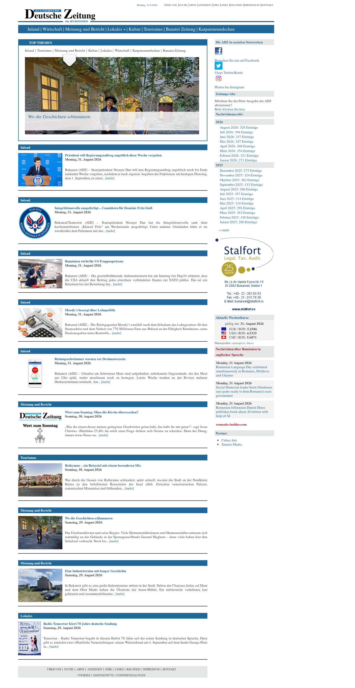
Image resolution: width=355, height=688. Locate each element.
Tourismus (153, 29)
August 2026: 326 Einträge (239, 127)
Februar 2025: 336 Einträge (239, 217)
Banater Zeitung (180, 29)
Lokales (115, 29)
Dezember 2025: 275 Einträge (241, 170)
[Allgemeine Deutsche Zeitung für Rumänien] (59, 11)
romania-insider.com (231, 424)
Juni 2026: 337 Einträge (237, 137)
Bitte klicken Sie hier (230, 109)
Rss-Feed (236, 5)
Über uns (170, 5)
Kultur (135, 29)
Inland (34, 29)
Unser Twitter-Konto (229, 72)
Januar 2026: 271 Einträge (238, 160)
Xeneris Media (231, 444)
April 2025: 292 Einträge (237, 208)
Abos (192, 5)
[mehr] (109, 178)
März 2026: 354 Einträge (237, 151)
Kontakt (267, 5)
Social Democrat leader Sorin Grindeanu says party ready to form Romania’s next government (244, 391)
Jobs (216, 5)
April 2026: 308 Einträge (237, 146)
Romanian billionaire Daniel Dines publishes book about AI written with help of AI (242, 411)
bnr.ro (250, 343)
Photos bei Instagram (229, 87)
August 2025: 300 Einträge (239, 189)
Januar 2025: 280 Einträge (238, 222)
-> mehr (224, 230)
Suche (183, 5)
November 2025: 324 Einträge (241, 175)
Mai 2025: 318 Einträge (237, 203)
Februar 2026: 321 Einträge (239, 155)
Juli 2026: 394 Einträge (236, 132)
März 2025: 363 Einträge (237, 212)
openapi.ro (238, 343)
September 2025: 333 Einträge (241, 184)
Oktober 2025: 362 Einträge (239, 180)
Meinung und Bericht (84, 29)
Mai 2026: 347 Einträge (237, 141)
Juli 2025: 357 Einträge (236, 194)
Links (224, 5)
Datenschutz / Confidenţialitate (119, 675)
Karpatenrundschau (217, 29)
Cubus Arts (229, 440)
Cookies (84, 675)
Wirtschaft (52, 29)
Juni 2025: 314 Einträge (237, 198)
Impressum (251, 5)
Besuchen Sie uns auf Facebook (237, 60)
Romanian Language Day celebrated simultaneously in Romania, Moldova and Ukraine (242, 371)
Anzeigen (204, 5)
